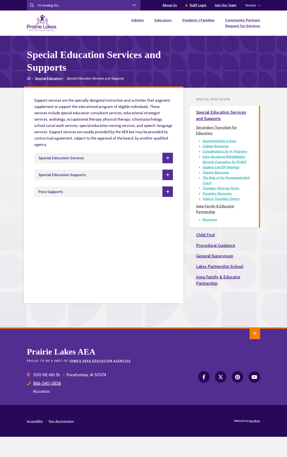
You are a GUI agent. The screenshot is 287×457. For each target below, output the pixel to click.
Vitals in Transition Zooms (220, 199)
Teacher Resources (215, 172)
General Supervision (214, 255)
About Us (169, 5)
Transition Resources (217, 193)
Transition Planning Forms (220, 188)
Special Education (48, 78)
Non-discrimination (61, 421)
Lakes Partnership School (219, 266)
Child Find (205, 234)
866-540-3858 (47, 383)
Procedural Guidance (215, 245)
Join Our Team (225, 5)
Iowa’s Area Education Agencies (100, 361)
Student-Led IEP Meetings (220, 167)
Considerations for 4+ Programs (224, 151)
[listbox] (252, 5)
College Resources (215, 146)
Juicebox (254, 421)
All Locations (41, 391)
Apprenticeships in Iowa (219, 141)
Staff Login (198, 5)
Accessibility (35, 421)
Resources (209, 220)
